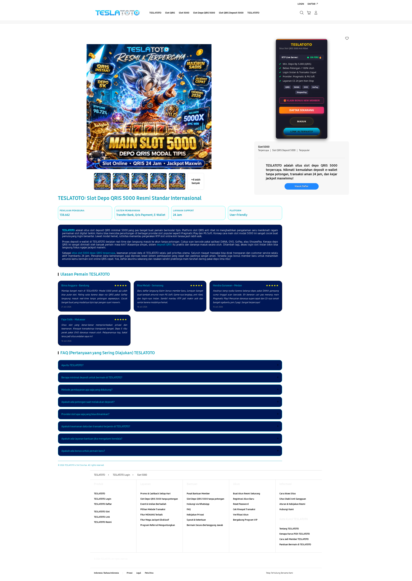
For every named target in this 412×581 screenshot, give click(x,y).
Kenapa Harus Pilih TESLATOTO (294, 534)
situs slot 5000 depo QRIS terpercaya (93, 252)
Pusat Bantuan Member (198, 493)
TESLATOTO (68, 230)
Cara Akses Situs (287, 493)
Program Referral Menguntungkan (157, 525)
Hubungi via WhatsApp (198, 504)
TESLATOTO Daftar (103, 504)
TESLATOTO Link (102, 517)
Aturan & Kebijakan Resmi (292, 504)
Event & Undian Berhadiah (153, 504)
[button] (308, 12)
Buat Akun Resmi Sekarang (246, 493)
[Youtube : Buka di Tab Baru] (316, 573)
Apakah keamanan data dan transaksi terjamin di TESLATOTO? (170, 426)
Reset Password (241, 504)
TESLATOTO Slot (102, 511)
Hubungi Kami (286, 509)
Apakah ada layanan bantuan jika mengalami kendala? (170, 439)
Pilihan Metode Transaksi (152, 509)
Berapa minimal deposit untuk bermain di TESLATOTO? (170, 377)
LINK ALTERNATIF (301, 131)
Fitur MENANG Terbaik (151, 514)
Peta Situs (149, 573)
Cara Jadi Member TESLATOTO (294, 539)
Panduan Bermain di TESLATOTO (295, 544)
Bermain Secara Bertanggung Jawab (205, 525)
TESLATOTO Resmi (103, 522)
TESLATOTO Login (102, 499)
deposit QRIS (164, 244)
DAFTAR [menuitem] (311, 4)
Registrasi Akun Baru (243, 499)
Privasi (129, 573)
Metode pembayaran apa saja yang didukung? (170, 390)
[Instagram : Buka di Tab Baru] (310, 573)
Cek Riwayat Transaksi (244, 509)
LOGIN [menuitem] (301, 4)
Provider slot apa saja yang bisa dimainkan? (170, 414)
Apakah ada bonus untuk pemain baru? (170, 451)
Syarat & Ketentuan (196, 520)
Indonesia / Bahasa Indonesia (106, 573)
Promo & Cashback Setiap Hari (155, 493)
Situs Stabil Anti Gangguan (292, 499)
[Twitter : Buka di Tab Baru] (303, 573)
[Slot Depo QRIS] (117, 12)
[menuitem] (155, 13)
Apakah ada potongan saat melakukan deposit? (170, 402)
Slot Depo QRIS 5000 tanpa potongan (159, 499)
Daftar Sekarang (301, 110)
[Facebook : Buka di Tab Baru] (297, 573)
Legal (138, 573)
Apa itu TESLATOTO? (170, 365)
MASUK (301, 121)
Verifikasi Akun (240, 514)
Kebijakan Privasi (195, 514)
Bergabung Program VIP (245, 520)
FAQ (189, 509)
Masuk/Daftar (302, 186)
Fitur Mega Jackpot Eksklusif (154, 520)
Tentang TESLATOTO (289, 528)
